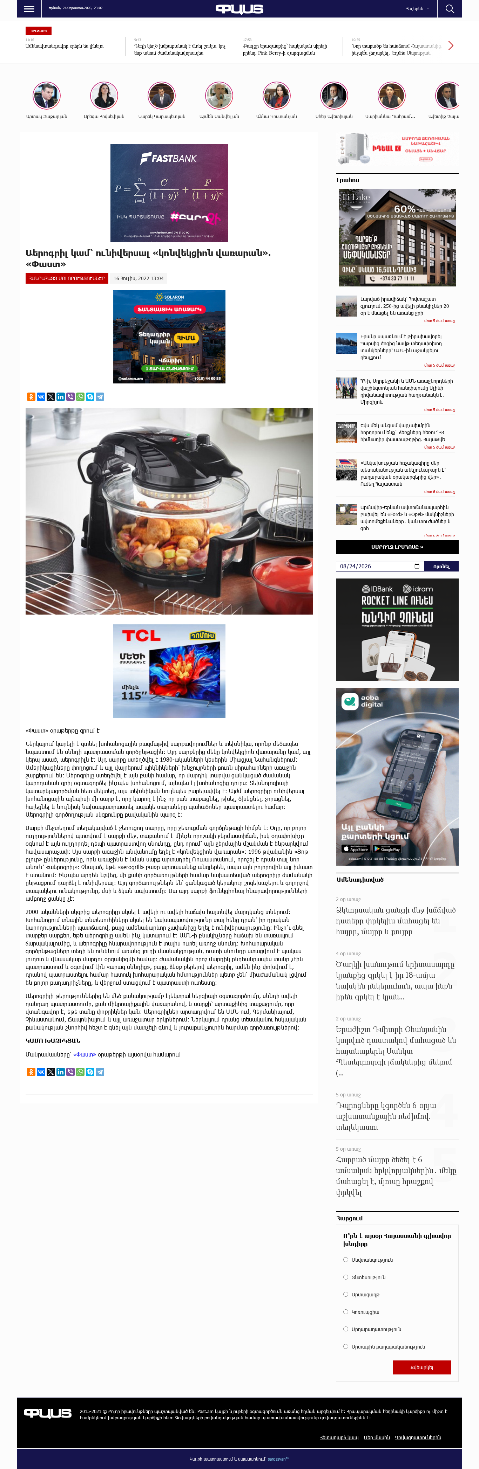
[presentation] (427, 49)
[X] (51, 397)
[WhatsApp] (80, 397)
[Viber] (70, 397)
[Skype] (90, 397)
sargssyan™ (279, 1458)
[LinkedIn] (60, 397)
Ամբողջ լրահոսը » (397, 547)
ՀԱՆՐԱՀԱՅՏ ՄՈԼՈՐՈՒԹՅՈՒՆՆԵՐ (67, 278)
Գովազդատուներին (418, 1437)
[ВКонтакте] (41, 397)
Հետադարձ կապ (339, 1437)
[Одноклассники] (31, 397)
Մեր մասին (377, 1437)
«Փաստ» (84, 1054)
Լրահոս (348, 179)
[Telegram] (100, 397)
